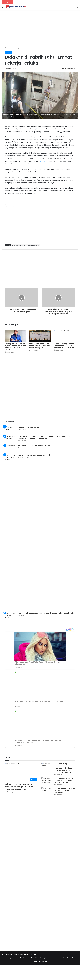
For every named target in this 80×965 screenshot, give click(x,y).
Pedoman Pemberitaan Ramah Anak (63, 958)
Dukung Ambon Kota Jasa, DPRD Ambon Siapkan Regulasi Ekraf (64, 790)
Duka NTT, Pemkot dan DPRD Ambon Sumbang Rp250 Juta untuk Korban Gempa (19, 787)
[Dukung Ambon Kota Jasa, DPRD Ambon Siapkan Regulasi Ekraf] (47, 865)
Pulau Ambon (44, 161)
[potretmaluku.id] (16, 6)
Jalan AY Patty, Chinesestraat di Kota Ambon (35, 455)
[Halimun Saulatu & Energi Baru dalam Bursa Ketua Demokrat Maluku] (47, 781)
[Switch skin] (77, 7)
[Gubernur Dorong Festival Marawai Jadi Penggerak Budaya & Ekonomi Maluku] (64, 336)
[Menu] (3, 7)
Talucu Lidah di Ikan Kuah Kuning (30, 427)
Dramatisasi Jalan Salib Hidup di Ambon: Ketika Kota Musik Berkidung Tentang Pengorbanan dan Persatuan (44, 437)
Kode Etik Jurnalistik (40, 961)
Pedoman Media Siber (31, 958)
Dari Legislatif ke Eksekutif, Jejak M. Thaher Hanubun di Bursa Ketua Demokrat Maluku (15, 347)
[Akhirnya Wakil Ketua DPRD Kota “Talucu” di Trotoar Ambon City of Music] (10, 616)
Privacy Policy (44, 958)
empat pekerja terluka (18, 245)
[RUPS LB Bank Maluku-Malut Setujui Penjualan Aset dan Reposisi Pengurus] (40, 336)
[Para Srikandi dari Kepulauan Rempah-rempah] (10, 449)
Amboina (15, 48)
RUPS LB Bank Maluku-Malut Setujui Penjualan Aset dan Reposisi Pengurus (39, 346)
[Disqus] (40, 386)
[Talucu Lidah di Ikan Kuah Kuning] (10, 430)
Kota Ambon (41, 129)
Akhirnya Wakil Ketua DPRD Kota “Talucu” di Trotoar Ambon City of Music (46, 613)
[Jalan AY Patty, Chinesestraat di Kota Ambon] (10, 532)
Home (8, 48)
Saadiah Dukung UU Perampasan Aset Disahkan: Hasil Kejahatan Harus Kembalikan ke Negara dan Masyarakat (64, 768)
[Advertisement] (40, 26)
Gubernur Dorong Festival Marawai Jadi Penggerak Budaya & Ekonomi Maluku (64, 346)
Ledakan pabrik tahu (33, 245)
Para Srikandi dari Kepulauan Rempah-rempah (36, 446)
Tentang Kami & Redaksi (14, 958)
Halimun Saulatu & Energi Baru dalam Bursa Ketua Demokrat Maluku (64, 780)
